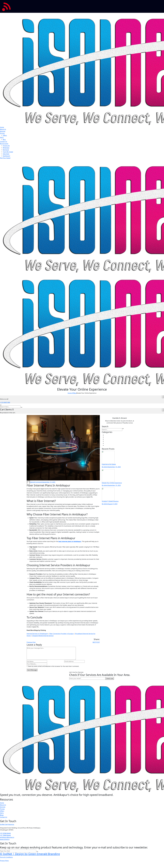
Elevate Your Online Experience (112, 483)
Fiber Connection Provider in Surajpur (61, 634)
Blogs (2, 815)
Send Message (32, 670)
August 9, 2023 (112, 504)
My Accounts (4, 144)
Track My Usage (8, 152)
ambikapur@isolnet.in (7, 837)
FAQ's (2, 813)
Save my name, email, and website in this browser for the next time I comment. (53, 666)
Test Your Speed (5, 158)
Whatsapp (6, 148)
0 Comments (38, 482)
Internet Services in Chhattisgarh (37, 634)
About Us (3, 129)
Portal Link (6, 146)
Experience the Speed (109, 464)
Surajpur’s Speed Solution (110, 501)
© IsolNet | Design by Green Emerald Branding (30, 854)
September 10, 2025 (48, 482)
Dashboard (6, 156)
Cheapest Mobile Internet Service (42, 636)
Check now (109, 678)
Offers (5, 135)
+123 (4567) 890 (5, 402)
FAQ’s (2, 137)
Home (2, 127)
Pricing (2, 133)
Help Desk (6, 154)
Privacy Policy (4, 861)
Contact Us (3, 142)
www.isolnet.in (4, 839)
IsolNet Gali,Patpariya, (7, 824)
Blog (4, 139)
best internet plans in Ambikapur (70, 541)
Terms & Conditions (6, 857)
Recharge (6, 150)
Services (2, 131)
